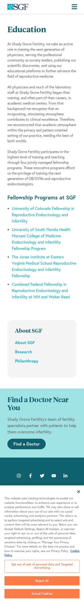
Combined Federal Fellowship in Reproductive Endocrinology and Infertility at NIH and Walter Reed (41, 290)
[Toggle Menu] (75, 7)
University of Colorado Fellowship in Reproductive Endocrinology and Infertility (43, 215)
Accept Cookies (42, 593)
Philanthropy (26, 361)
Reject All (42, 581)
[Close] (79, 492)
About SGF (25, 342)
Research (23, 351)
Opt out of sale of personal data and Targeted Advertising (42, 566)
